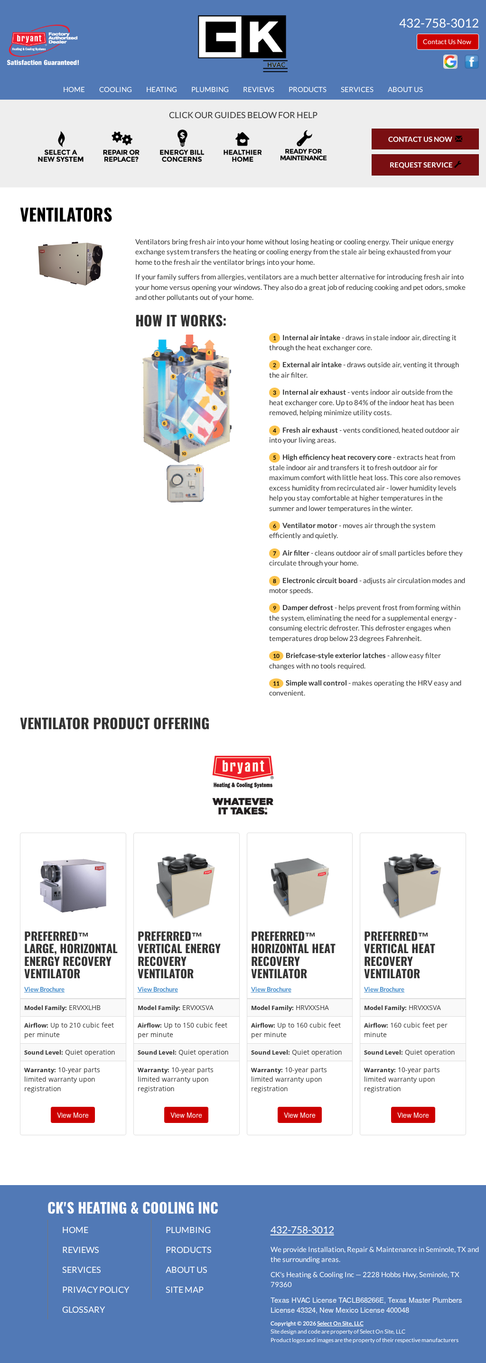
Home (74, 89)
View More (73, 1115)
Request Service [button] (422, 164)
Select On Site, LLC (340, 1323)
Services (357, 89)
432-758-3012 (302, 1229)
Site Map (185, 1289)
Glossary (83, 1309)
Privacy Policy (95, 1289)
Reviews (258, 89)
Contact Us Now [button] (448, 41)
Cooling (115, 89)
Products (308, 89)
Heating (161, 89)
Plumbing (210, 89)
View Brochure (44, 989)
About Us (405, 89)
